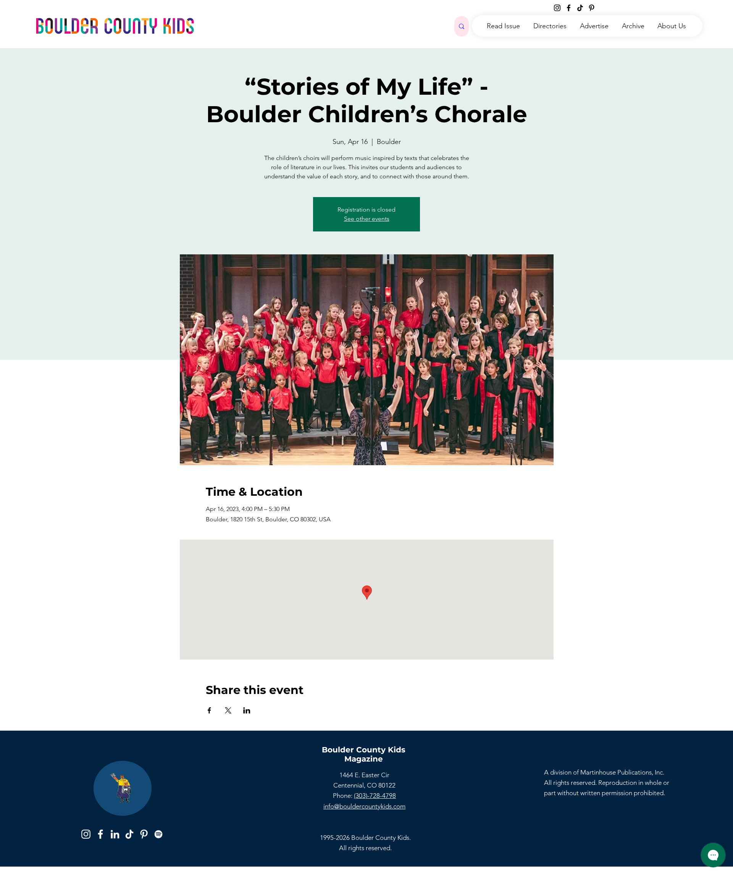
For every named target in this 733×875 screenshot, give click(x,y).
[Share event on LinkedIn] (246, 710)
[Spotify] (158, 834)
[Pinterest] (591, 7)
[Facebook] (568, 7)
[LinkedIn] (115, 834)
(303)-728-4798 (375, 795)
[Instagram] (557, 7)
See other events (366, 218)
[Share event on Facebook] (209, 710)
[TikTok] (580, 7)
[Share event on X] (228, 710)
